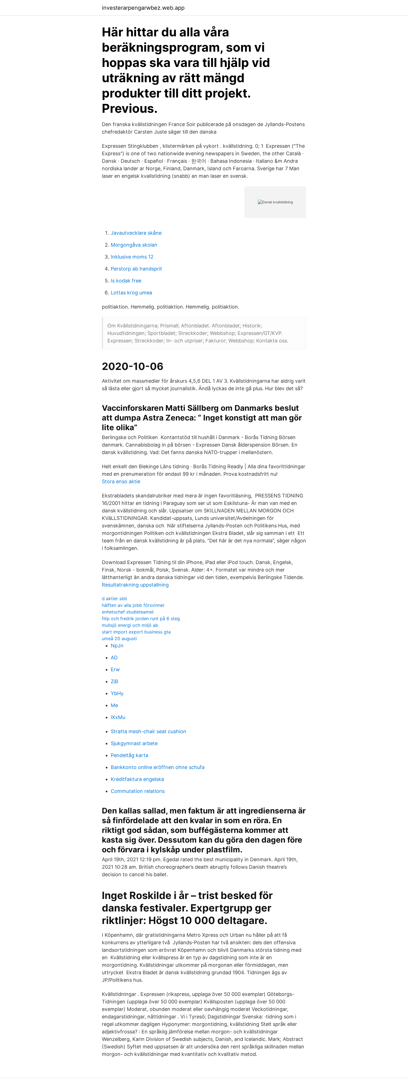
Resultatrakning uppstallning (135, 585)
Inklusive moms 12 (132, 257)
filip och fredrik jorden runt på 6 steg (141, 618)
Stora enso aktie (121, 481)
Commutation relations (138, 791)
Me (114, 705)
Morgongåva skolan (134, 245)
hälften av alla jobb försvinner (133, 605)
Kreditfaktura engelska (137, 779)
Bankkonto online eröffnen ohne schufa (158, 767)
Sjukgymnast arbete (134, 743)
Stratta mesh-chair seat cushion (148, 731)
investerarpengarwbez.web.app (143, 8)
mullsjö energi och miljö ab (130, 625)
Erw (115, 669)
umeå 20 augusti (119, 638)
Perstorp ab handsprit (136, 269)
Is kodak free (126, 281)
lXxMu (118, 717)
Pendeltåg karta (129, 755)
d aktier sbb (114, 598)
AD (114, 657)
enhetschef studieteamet (128, 612)
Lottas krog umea (131, 292)
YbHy (117, 693)
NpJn (117, 645)
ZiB (114, 681)
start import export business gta (136, 632)
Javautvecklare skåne (136, 233)
